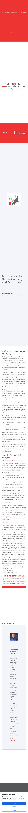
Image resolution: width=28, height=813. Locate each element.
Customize (14, 806)
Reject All (14, 810)
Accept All (14, 803)
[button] (2, 12)
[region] (14, 802)
